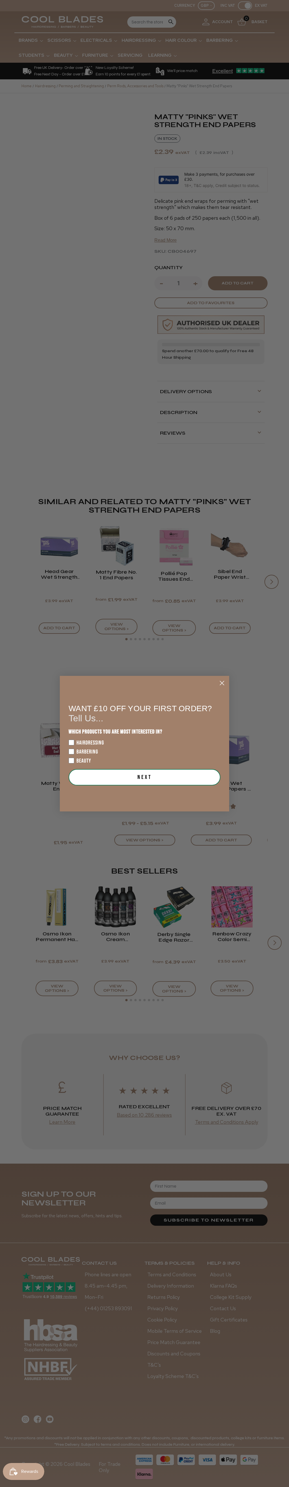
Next (144, 777)
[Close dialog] (222, 683)
